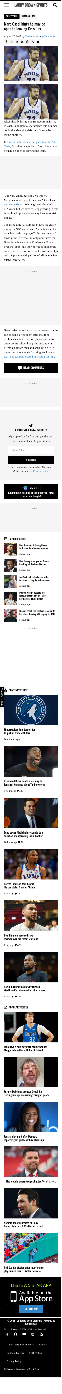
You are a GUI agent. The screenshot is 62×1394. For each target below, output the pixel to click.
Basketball (12, 16)
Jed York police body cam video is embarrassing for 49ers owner (34, 579)
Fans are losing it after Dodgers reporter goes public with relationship (24, 1138)
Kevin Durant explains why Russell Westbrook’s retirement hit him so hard (24, 988)
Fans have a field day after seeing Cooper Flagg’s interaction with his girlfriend (25, 1048)
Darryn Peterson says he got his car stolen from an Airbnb (19, 885)
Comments (49, 36)
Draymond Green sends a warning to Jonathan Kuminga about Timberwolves (24, 782)
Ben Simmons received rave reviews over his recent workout (21, 937)
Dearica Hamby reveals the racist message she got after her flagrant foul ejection (32, 595)
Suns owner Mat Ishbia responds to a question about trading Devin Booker (23, 834)
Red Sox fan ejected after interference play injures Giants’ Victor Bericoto (23, 1269)
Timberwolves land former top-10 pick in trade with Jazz (20, 731)
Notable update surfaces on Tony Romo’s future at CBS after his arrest (23, 1224)
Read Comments (33, 367)
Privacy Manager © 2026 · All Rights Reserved (25, 1329)
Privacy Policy (40, 471)
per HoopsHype (13, 204)
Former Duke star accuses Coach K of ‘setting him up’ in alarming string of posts (26, 1093)
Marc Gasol (29, 16)
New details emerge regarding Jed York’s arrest (31, 1181)
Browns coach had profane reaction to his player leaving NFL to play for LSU (37, 612)
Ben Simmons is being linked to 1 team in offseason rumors (33, 547)
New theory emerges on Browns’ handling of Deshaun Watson (34, 563)
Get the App (31, 1309)
